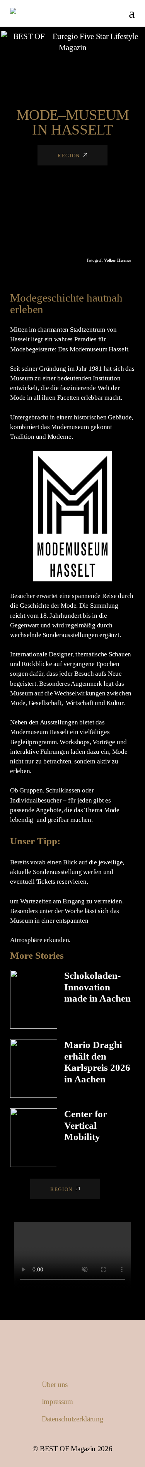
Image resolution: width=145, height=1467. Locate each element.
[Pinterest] (91, 68)
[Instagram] (54, 68)
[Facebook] (66, 68)
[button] (5, 206)
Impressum (57, 1401)
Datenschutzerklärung (73, 1419)
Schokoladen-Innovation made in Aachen (97, 987)
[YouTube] (79, 68)
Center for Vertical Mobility (85, 1125)
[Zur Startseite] (72, 42)
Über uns (55, 1384)
